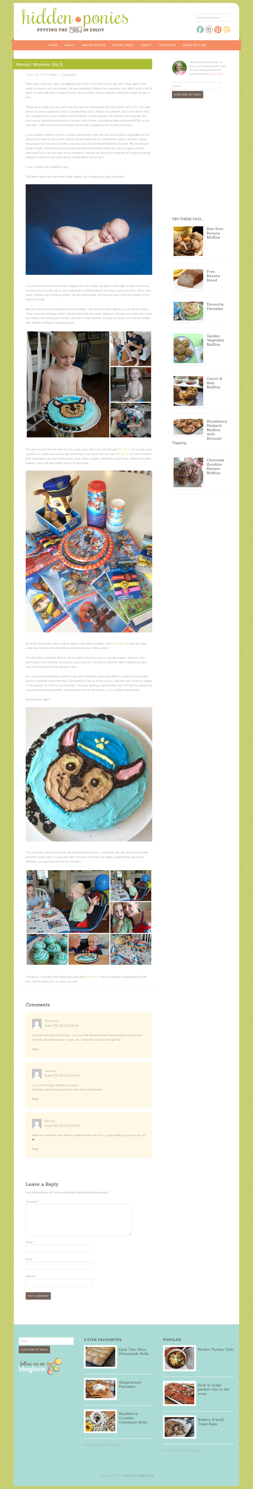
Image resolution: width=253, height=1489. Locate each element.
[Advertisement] (196, 131)
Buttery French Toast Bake (211, 1421)
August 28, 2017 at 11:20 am (62, 1075)
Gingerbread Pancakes (130, 1384)
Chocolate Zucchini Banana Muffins (215, 466)
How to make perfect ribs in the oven (213, 1389)
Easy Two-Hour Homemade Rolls (134, 1351)
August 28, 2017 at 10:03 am (62, 1125)
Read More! (217, 74)
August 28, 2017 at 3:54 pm (62, 1025)
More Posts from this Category (102, 1445)
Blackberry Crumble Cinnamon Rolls (133, 1417)
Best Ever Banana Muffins (215, 233)
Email (30, 1259)
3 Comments (68, 74)
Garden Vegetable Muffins (215, 340)
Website (30, 1276)
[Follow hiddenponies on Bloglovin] (41, 1373)
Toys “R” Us (124, 449)
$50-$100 (121, 454)
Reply (35, 1049)
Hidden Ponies (48, 19)
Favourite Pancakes (215, 306)
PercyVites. (92, 977)
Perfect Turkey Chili (216, 1349)
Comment (32, 1202)
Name (30, 1242)
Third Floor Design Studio (138, 1475)
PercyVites (118, 643)
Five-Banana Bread (213, 275)
